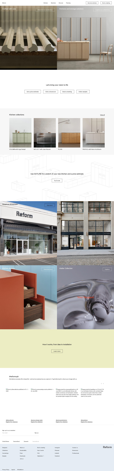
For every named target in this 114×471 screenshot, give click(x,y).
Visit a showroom (50, 91)
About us (22, 447)
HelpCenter (40, 456)
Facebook (57, 456)
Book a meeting (67, 91)
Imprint (13, 469)
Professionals (75, 453)
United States (5, 441)
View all (102, 115)
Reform (4, 3)
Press (21, 453)
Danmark (26, 441)
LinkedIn (57, 453)
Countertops (5, 453)
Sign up (36, 433)
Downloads (22, 456)
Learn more (57, 351)
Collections (5, 450)
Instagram (57, 447)
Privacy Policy (5, 469)
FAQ (38, 453)
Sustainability (23, 450)
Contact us (75, 447)
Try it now (57, 180)
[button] (17, 404)
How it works (40, 450)
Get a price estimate (33, 91)
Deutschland (16, 441)
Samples (4, 456)
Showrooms (75, 450)
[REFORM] (107, 447)
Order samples (83, 91)
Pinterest (57, 450)
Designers (4, 447)
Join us (21, 458)
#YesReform (20, 469)
